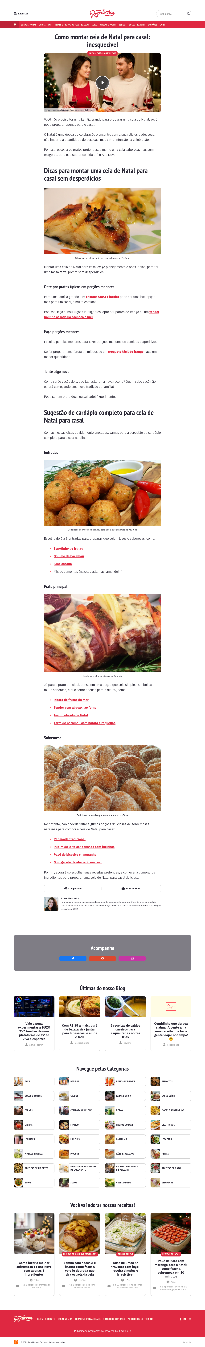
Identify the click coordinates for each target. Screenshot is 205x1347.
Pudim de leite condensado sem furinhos (84, 846)
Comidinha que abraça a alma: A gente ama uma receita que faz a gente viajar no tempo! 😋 (171, 1031)
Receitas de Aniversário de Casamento (83, 1168)
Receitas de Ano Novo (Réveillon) (128, 1168)
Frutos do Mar (124, 1124)
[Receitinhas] (102, 13)
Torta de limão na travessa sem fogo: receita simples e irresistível (125, 1268)
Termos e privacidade (88, 1319)
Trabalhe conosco (114, 1319)
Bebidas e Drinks (125, 1081)
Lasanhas (121, 1139)
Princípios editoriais (140, 1319)
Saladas (85, 24)
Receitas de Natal (172, 1168)
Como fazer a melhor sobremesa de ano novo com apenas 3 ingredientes (34, 1268)
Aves (50, 24)
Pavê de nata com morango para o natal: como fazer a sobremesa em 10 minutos (171, 1268)
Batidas (74, 1081)
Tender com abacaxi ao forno (75, 707)
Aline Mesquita (70, 898)
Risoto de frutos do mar (71, 699)
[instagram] (132, 958)
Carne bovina (123, 1096)
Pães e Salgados (125, 1153)
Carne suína (168, 1096)
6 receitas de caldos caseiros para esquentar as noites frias (125, 1031)
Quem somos (65, 1319)
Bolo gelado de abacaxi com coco (78, 862)
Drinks (29, 1124)
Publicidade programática (89, 1331)
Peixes (165, 1153)
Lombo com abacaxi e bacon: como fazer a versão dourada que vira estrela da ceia (80, 1268)
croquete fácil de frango (126, 351)
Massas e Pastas (34, 1153)
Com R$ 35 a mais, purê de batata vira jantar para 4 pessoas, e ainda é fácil (79, 1031)
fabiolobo (187, 1342)
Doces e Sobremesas (173, 1110)
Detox (119, 1110)
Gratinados (168, 1124)
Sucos (73, 1182)
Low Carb (167, 1139)
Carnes (42, 24)
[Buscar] (188, 13)
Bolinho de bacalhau (69, 556)
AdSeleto (126, 1331)
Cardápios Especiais (106, 53)
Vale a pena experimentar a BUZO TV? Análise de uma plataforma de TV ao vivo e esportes (34, 1031)
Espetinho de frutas (68, 548)
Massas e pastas (108, 24)
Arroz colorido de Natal (71, 715)
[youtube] (102, 958)
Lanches (141, 24)
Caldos (74, 1096)
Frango (74, 1124)
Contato (50, 1319)
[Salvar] (51, 1217)
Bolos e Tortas (33, 1096)
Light (162, 24)
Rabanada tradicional (70, 839)
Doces (132, 24)
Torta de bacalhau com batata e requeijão (84, 722)
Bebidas (123, 24)
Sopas (95, 24)
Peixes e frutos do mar (67, 24)
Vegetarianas (123, 1182)
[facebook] (72, 958)
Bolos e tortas (29, 24)
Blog (40, 1319)
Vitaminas (167, 1182)
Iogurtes (30, 1139)
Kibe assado (63, 563)
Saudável (152, 24)
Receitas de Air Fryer (36, 1168)
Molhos (74, 1153)
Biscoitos (167, 1081)
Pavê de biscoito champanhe (75, 854)
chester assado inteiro (102, 296)
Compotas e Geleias (81, 1110)
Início (91, 53)
